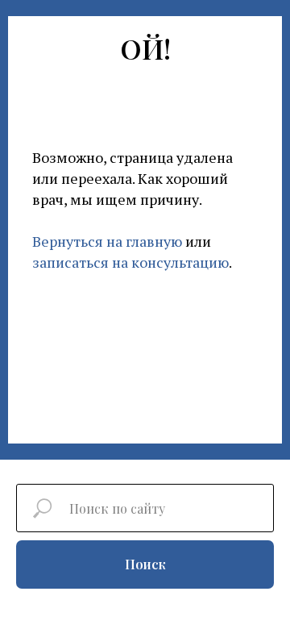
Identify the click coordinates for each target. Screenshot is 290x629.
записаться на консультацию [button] (130, 262)
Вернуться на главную (107, 241)
